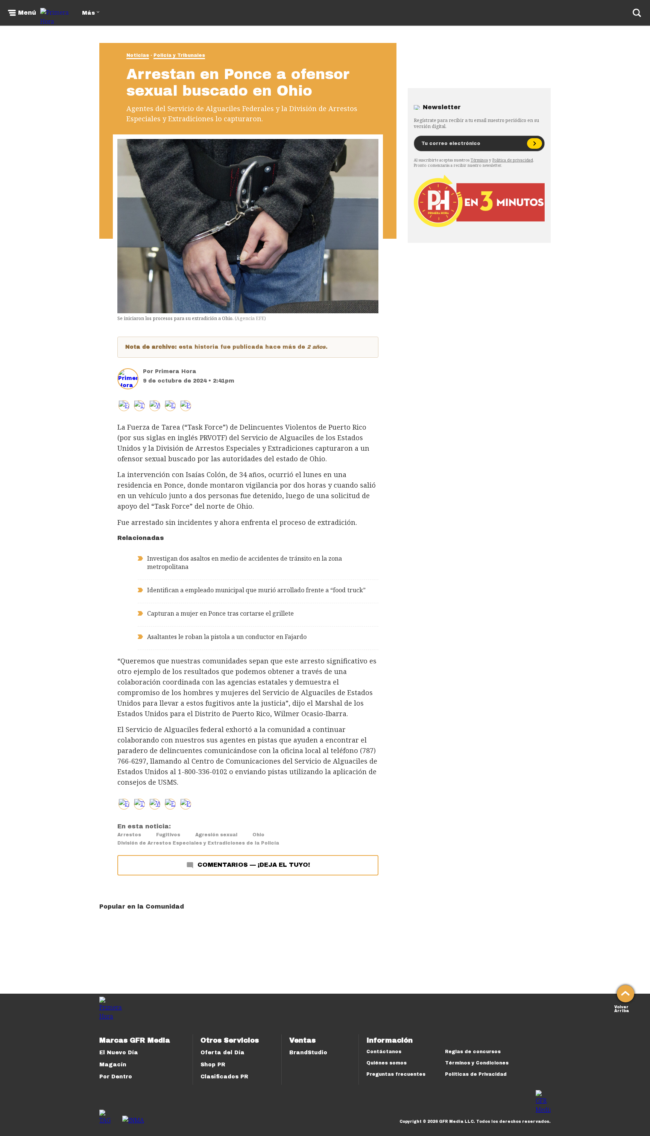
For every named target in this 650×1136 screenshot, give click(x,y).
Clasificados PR (224, 1077)
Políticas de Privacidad (476, 1074)
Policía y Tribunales (179, 55)
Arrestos (129, 834)
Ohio (258, 834)
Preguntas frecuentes (395, 1074)
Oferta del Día (222, 1052)
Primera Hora (175, 371)
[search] (637, 13)
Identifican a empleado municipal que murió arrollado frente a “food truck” (256, 590)
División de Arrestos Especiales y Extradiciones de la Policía (198, 843)
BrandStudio (308, 1052)
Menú (27, 13)
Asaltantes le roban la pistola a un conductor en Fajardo (227, 637)
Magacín (112, 1064)
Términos (479, 160)
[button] (139, 405)
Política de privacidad (512, 160)
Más (88, 13)
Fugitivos (168, 834)
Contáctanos (383, 1051)
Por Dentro (115, 1077)
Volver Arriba (621, 1008)
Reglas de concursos (473, 1051)
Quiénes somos (386, 1063)
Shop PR (212, 1064)
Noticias (137, 55)
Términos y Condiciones (477, 1063)
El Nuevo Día (118, 1052)
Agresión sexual (216, 834)
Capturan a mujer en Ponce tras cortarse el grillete (220, 613)
